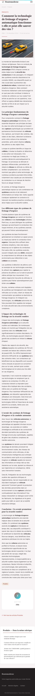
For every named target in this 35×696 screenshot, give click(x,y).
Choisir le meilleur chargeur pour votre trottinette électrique (15, 637)
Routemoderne (10, 2)
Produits (9, 7)
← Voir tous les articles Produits (12, 615)
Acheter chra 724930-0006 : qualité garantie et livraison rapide (17, 649)
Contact (22, 685)
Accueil (4, 7)
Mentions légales (13, 685)
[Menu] (31, 1)
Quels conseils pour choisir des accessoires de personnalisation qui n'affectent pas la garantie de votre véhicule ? (17, 656)
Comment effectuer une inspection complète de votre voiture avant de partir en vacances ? (17, 643)
